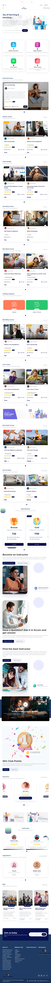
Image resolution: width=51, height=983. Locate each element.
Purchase (14, 544)
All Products (44, 470)
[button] (24, 112)
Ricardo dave (10, 228)
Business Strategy (32, 392)
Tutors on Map (16, 660)
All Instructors (44, 777)
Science (7, 189)
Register (46, 5)
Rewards (6, 769)
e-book (6, 494)
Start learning (46, 8)
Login (41, 5)
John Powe (9, 138)
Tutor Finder (7, 660)
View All (45, 117)
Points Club (14, 769)
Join (44, 934)
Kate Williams (10, 183)
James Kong (10, 271)
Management (8, 145)
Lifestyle (30, 277)
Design (6, 234)
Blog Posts (44, 884)
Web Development (32, 189)
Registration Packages (23, 563)
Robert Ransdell (11, 90)
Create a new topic (8, 641)
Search (24, 30)
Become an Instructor (9, 563)
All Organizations (43, 856)
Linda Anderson (33, 183)
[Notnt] (44, 951)
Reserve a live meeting (25, 798)
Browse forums (19, 641)
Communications (9, 277)
